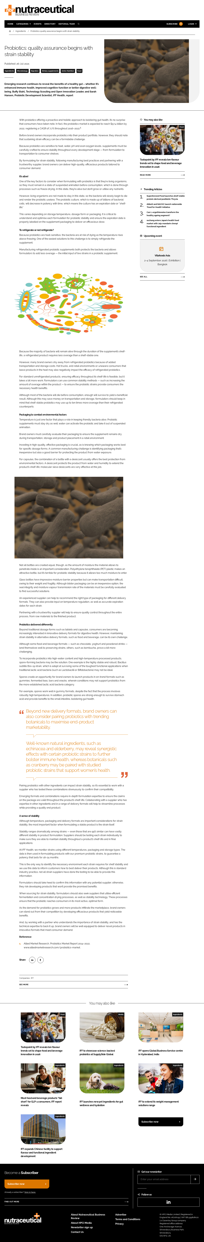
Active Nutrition (68, 71)
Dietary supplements (50, 71)
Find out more (11, 1202)
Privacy (119, 1223)
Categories (22, 24)
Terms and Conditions (127, 1219)
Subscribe (172, 24)
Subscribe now (149, 1121)
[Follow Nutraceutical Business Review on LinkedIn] (168, 1203)
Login (191, 24)
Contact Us (77, 1232)
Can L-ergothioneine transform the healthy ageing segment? (163, 214)
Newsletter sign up (82, 1227)
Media (120, 1014)
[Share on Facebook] (40, 960)
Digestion (35, 71)
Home (10, 24)
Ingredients (9, 71)
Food (79, 71)
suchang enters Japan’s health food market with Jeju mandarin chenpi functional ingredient (163, 223)
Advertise (120, 1214)
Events (37, 24)
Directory (50, 24)
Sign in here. (30, 1192)
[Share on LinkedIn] (32, 960)
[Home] (10, 31)
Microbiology (22, 71)
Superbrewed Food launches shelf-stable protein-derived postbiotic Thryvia (166, 197)
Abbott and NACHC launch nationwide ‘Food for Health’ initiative (164, 206)
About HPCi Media (81, 1222)
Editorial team (67, 24)
